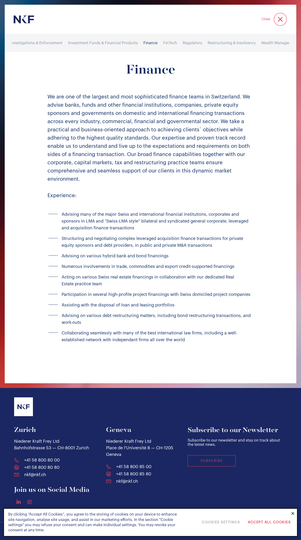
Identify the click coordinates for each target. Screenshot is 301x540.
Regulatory (192, 43)
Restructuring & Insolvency (232, 43)
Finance (150, 43)
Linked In (18, 502)
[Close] (293, 513)
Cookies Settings (221, 522)
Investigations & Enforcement (36, 43)
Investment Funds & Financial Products (103, 43)
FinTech (170, 43)
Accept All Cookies (269, 522)
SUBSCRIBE (212, 460)
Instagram (29, 502)
